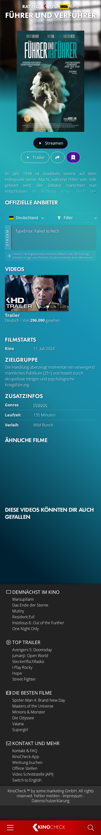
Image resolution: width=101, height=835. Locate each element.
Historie (40, 405)
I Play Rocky (22, 667)
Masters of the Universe (32, 706)
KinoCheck (17, 791)
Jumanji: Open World (30, 655)
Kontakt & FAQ (24, 750)
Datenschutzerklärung (50, 800)
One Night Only (25, 628)
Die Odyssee (23, 717)
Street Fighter (24, 679)
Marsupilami (23, 599)
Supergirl (20, 729)
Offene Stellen (24, 768)
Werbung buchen (27, 762)
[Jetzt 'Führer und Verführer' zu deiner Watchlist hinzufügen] (73, 157)
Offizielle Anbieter (31, 202)
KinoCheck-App (25, 756)
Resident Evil (23, 616)
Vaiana (18, 723)
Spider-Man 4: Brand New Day (38, 700)
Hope (17, 673)
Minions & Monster (28, 712)
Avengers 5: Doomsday (32, 649)
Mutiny (18, 611)
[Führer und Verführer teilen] (58, 157)
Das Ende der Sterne (30, 605)
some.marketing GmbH (56, 791)
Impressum (72, 795)
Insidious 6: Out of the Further (38, 622)
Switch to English (26, 780)
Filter (68, 218)
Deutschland (27, 218)
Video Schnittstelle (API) (32, 774)
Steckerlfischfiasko (28, 661)
